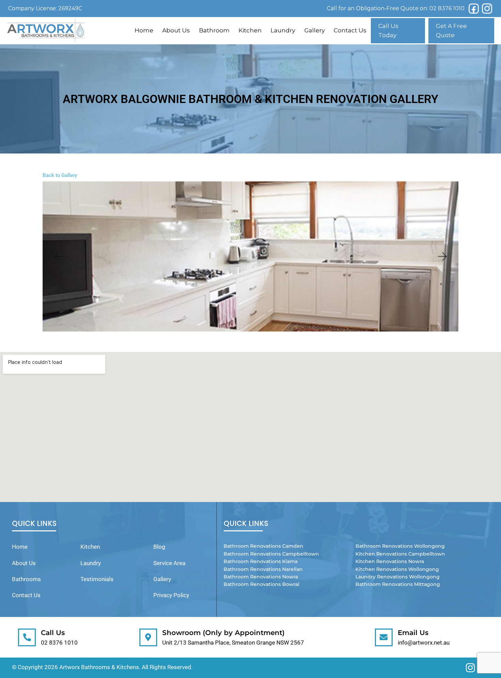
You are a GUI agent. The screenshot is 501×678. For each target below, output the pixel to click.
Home (144, 30)
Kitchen (250, 30)
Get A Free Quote (451, 31)
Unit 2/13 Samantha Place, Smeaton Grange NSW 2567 (233, 642)
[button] (58, 256)
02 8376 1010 (447, 8)
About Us (176, 30)
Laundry (283, 30)
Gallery (314, 30)
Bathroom (214, 30)
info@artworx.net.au (424, 642)
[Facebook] (474, 8)
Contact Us (350, 30)
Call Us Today (388, 31)
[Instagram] (487, 8)
